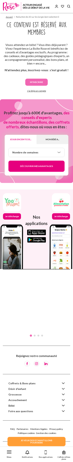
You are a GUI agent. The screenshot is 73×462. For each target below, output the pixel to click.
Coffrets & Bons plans (22, 383)
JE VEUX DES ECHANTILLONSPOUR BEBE (36, 441)
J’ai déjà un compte (36, 90)
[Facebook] (27, 363)
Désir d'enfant (17, 388)
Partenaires (22, 429)
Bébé (11, 405)
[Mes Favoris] (62, 6)
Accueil (9, 16)
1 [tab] (31, 336)
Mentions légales (39, 429)
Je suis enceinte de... (20, 139)
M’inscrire (36, 82)
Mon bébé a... (52, 139)
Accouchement (17, 400)
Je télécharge (12, 216)
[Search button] (68, 6)
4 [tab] (42, 336)
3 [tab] (38, 336)
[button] (9, 453)
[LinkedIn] (46, 363)
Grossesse (15, 394)
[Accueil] (26, 6)
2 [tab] (35, 336)
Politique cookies (26, 433)
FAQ (12, 429)
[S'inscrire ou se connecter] (56, 6)
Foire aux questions (20, 411)
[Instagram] (36, 363)
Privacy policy (56, 429)
